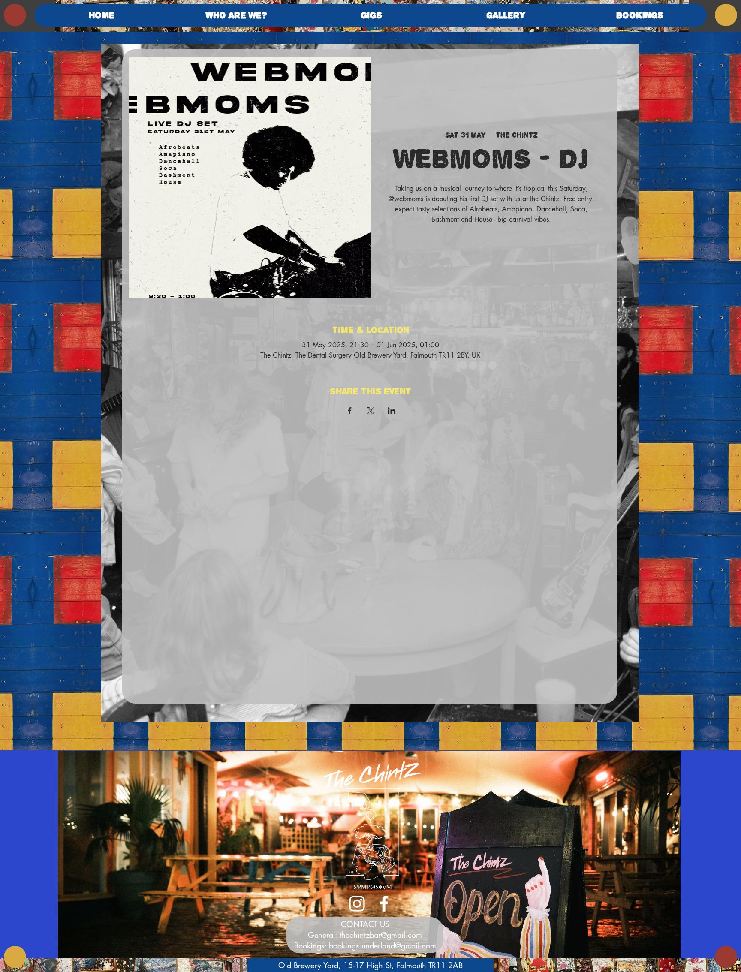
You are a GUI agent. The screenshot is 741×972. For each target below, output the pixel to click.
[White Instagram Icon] (356, 903)
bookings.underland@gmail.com (382, 945)
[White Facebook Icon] (384, 903)
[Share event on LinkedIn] (392, 410)
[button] (236, 15)
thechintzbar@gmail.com (381, 935)
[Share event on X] (371, 410)
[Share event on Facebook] (350, 410)
